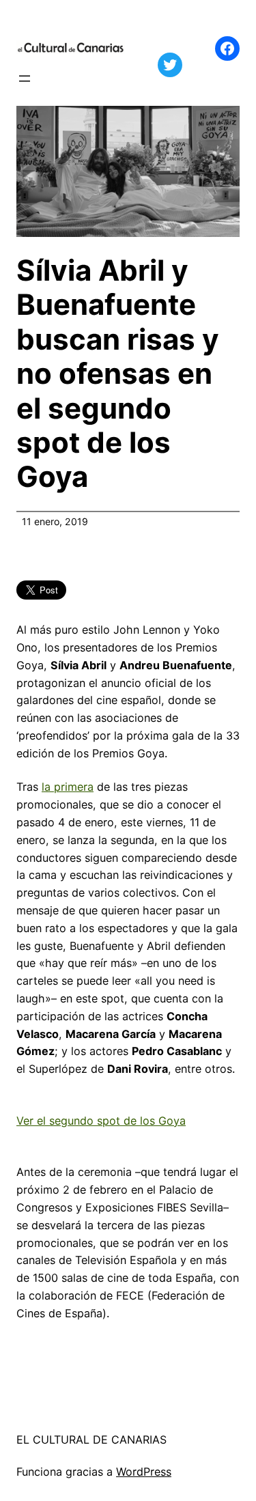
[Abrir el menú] (24, 78)
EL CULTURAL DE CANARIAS (91, 1439)
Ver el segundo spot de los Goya (101, 1120)
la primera (68, 787)
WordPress (143, 1471)
